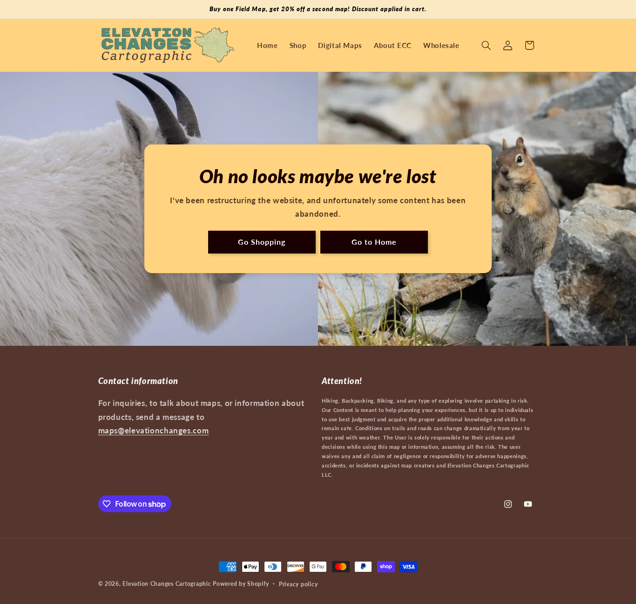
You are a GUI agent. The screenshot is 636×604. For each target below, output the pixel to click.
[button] (486, 45)
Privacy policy (298, 584)
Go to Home (374, 241)
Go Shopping (262, 241)
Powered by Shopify (241, 584)
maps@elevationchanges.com (153, 430)
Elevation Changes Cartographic (166, 584)
